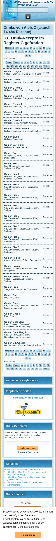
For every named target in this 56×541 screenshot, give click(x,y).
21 (40, 66)
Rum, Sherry (28, 314)
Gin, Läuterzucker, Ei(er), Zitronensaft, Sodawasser (28, 228)
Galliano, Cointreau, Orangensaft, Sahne (28, 80)
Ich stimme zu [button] (28, 535)
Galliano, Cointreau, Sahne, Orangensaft (28, 113)
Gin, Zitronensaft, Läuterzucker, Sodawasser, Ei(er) (28, 165)
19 (32, 66)
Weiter (46, 66)
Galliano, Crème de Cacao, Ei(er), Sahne (28, 72)
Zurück (16, 62)
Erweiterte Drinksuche (28, 452)
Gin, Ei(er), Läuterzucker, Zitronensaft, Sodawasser (28, 207)
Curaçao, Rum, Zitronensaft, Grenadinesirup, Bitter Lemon (28, 334)
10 (40, 62)
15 (16, 66)
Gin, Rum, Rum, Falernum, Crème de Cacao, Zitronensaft (28, 305)
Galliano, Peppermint (28, 137)
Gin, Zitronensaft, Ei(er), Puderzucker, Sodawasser (28, 186)
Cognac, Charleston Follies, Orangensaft (28, 258)
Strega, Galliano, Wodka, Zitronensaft (28, 288)
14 (12, 66)
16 (20, 66)
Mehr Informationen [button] (28, 527)
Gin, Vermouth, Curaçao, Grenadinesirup (28, 344)
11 (44, 62)
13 (8, 66)
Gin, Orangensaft (28, 296)
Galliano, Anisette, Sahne (28, 146)
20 (36, 66)
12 (48, 62)
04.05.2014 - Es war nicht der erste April (25, 469)
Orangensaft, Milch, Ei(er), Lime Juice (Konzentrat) (28, 155)
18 (28, 66)
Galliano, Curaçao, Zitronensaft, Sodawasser (28, 278)
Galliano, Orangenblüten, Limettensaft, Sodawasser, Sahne (28, 176)
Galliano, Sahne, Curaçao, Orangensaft (28, 88)
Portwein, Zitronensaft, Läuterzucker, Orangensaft (28, 268)
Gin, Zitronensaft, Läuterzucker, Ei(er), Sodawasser (28, 197)
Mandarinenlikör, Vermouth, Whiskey (28, 121)
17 (24, 66)
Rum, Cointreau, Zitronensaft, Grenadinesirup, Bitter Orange (28, 324)
